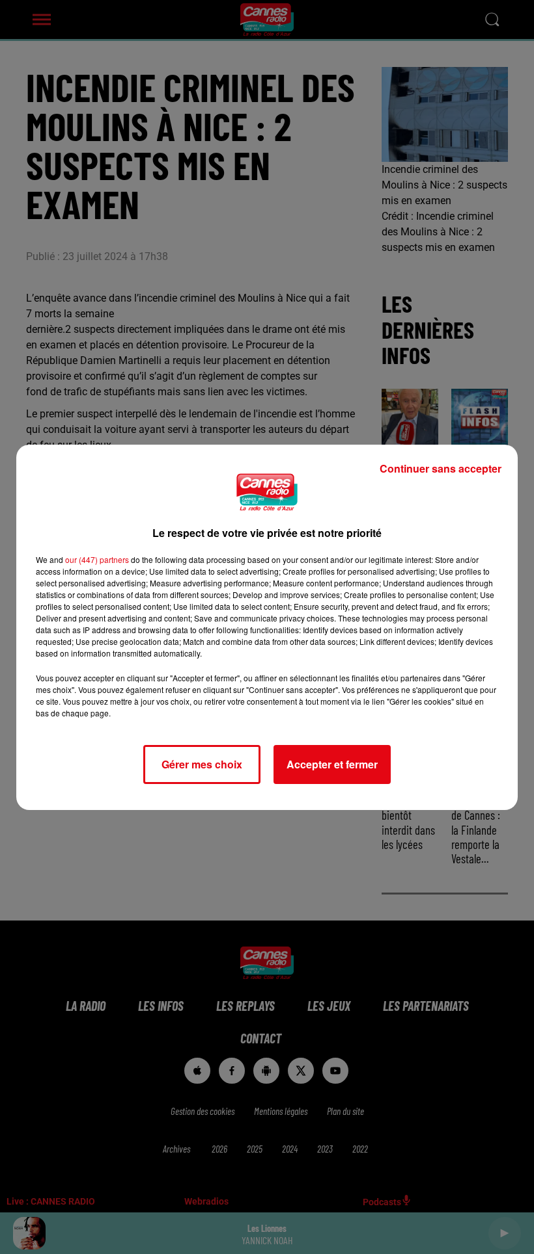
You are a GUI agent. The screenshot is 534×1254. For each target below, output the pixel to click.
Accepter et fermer (332, 764)
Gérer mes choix (202, 764)
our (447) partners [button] (97, 559)
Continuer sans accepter (440, 468)
